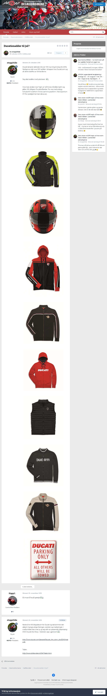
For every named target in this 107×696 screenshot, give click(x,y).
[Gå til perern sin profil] (75, 98)
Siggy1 (12, 593)
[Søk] (103, 32)
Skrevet (95, 64)
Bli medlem (99, 4)
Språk (32, 680)
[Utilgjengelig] (43, 121)
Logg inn (86, 4)
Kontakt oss (56, 680)
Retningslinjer (49, 693)
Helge (82, 121)
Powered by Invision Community (53, 684)
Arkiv (23, 32)
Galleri (15, 32)
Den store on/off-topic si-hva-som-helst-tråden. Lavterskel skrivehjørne (91, 100)
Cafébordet (27, 54)
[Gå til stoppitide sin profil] (6, 53)
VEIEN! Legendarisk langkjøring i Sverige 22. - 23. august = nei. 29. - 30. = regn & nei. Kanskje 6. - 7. (90, 77)
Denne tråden (94, 32)
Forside (6, 32)
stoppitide (16, 52)
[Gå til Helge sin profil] (75, 115)
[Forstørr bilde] (47, 79)
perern (82, 104)
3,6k (13, 81)
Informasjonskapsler (69, 680)
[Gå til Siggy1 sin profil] (12, 600)
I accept (99, 692)
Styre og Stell (34, 32)
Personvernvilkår (44, 680)
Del (50, 53)
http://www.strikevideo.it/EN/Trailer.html (37, 653)
